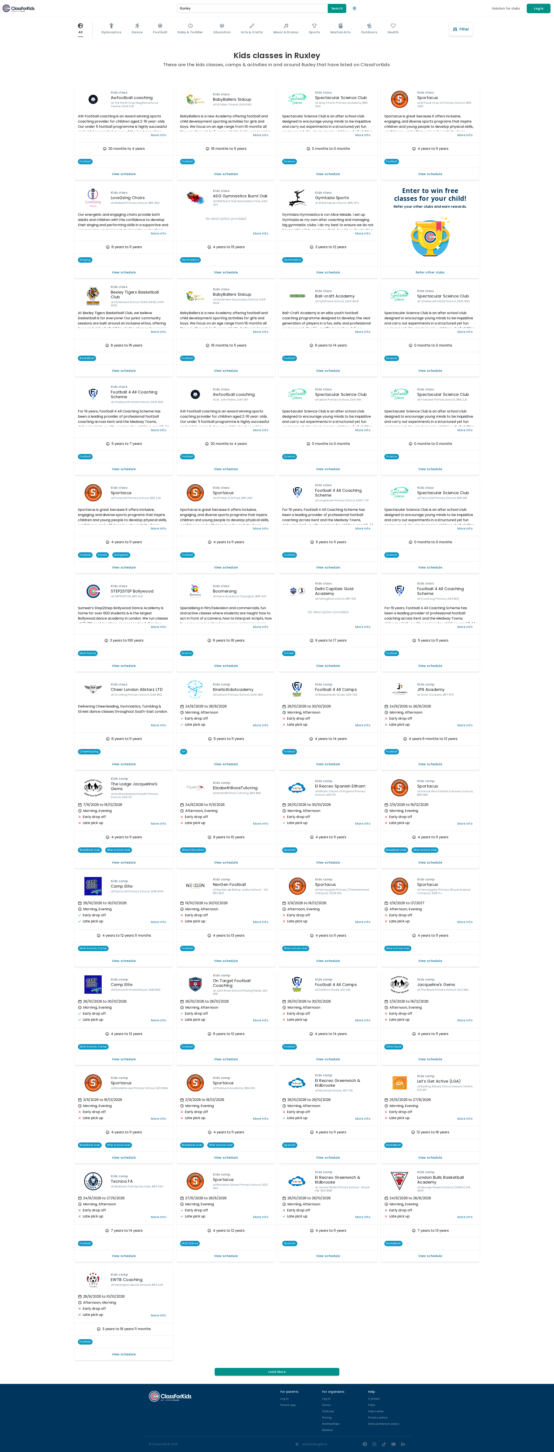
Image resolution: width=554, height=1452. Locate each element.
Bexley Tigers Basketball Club (135, 294)
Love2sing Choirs (128, 197)
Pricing (327, 1417)
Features (328, 1411)
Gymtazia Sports (332, 197)
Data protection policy (383, 1424)
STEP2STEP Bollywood (132, 591)
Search (337, 8)
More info (158, 135)
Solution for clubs (506, 8)
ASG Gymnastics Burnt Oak (240, 196)
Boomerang (225, 591)
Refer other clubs (430, 272)
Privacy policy (378, 1417)
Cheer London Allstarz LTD (137, 689)
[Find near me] (354, 8)
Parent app (288, 1405)
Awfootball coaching (132, 97)
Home (326, 1405)
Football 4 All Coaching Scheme (134, 394)
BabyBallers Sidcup (232, 99)
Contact (374, 1399)
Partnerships (331, 1424)
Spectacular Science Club (341, 97)
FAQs (371, 1405)
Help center (375, 1411)
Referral (327, 1430)
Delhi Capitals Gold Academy (334, 591)
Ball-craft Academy (335, 296)
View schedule (124, 174)
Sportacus (427, 97)
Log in (538, 8)
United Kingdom (314, 1444)
